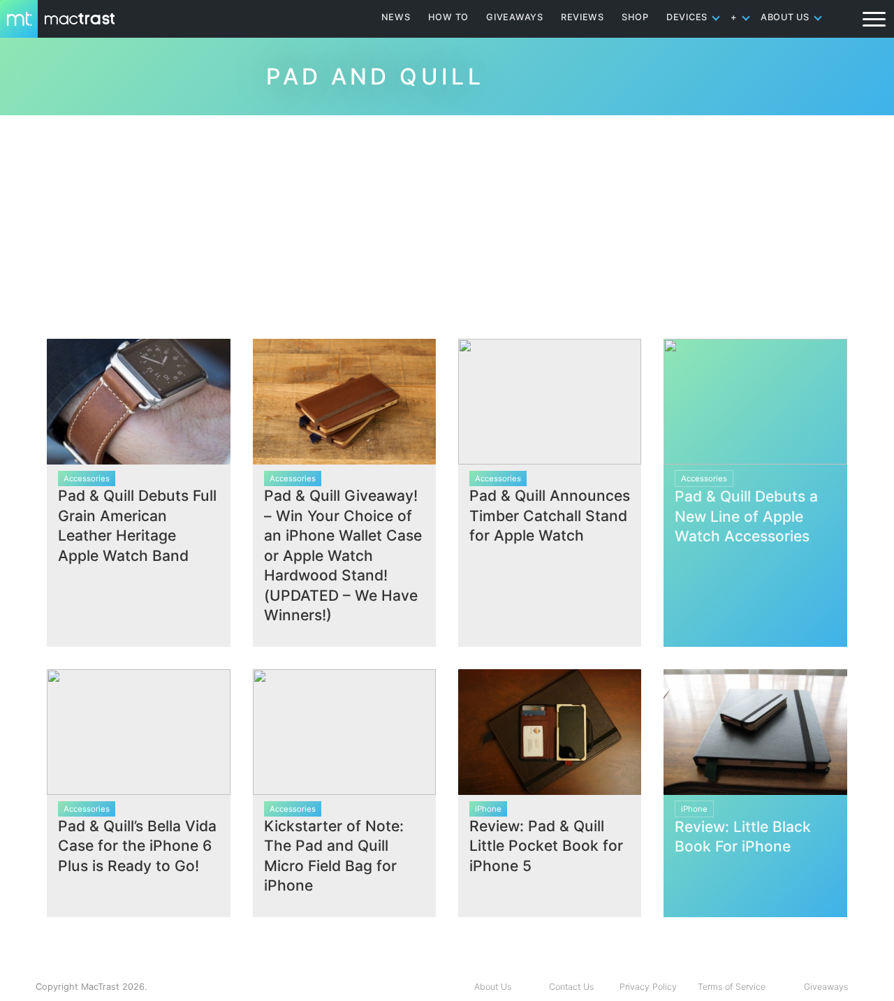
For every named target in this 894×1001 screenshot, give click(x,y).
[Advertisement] (447, 221)
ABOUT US (785, 17)
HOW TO (448, 17)
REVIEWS (582, 17)
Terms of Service (731, 986)
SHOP (635, 17)
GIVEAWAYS (514, 17)
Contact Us (571, 986)
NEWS (396, 17)
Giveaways (826, 986)
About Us (492, 986)
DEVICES (687, 17)
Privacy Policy (648, 986)
